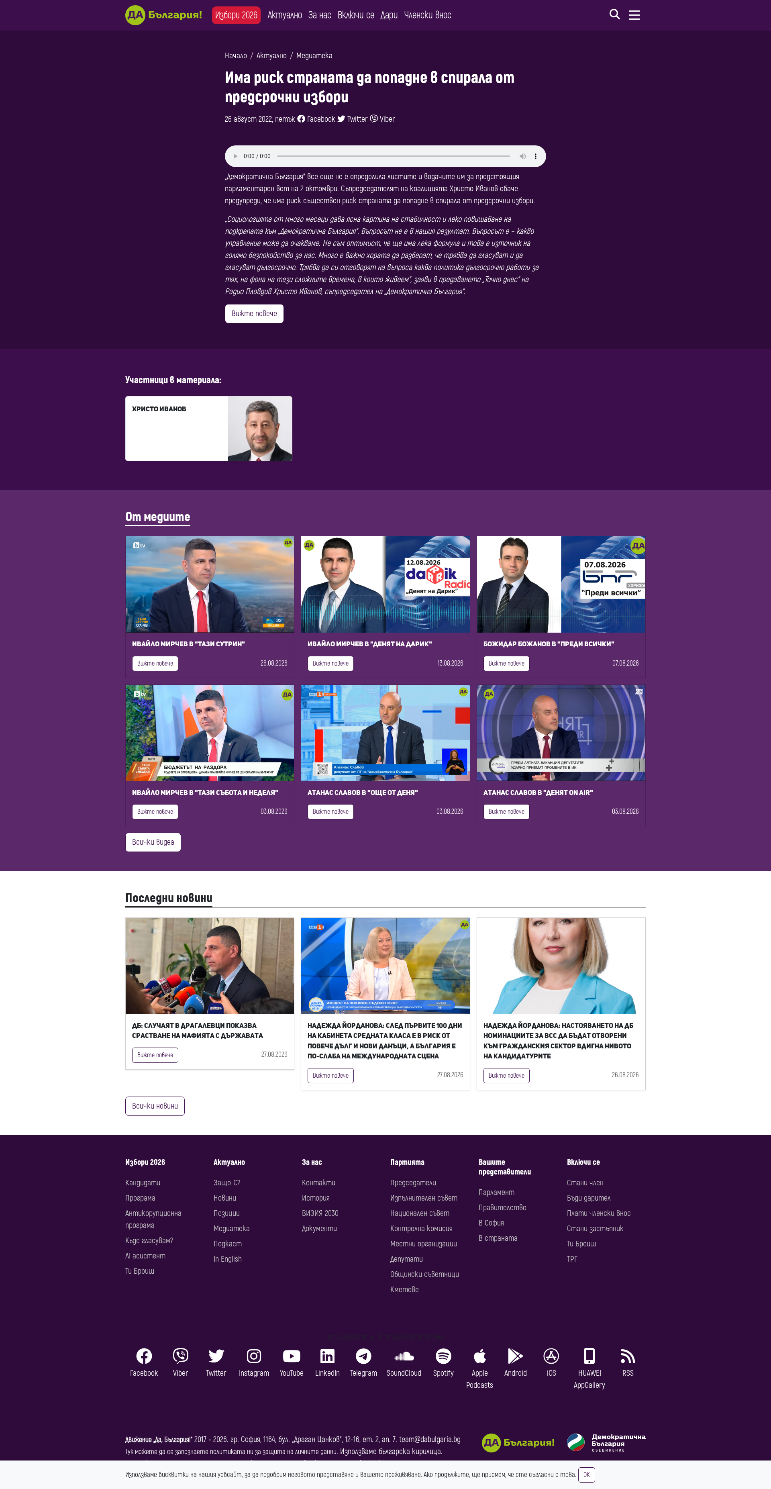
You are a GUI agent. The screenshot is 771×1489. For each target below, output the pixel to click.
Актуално (285, 15)
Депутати (406, 1259)
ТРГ (572, 1259)
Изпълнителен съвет (423, 1198)
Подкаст (228, 1244)
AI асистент (145, 1256)
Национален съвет (419, 1213)
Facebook (320, 119)
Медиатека (314, 56)
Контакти (318, 1183)
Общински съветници (424, 1274)
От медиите (157, 517)
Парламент (496, 1192)
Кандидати (142, 1183)
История (316, 1198)
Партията (407, 1162)
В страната (498, 1238)
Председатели (413, 1183)
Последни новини (168, 898)
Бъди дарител (589, 1198)
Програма (140, 1198)
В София (491, 1223)
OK (586, 1475)
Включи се (356, 15)
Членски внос (427, 15)
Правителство (502, 1208)
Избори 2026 (236, 15)
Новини (225, 1198)
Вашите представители (505, 1167)
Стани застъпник (595, 1228)
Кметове (404, 1290)
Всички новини (155, 1106)
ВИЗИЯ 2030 (320, 1213)
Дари (389, 15)
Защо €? (227, 1183)
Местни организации (423, 1244)
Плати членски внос (599, 1213)
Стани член (585, 1183)
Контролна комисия (421, 1228)
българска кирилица (410, 1451)
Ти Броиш (139, 1271)
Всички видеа (153, 842)
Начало (236, 56)
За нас (319, 15)
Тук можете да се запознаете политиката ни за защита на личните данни (231, 1452)
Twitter (356, 119)
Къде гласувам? (149, 1241)
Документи (319, 1228)
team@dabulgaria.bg (430, 1439)
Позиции (227, 1213)
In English (228, 1259)
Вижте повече (254, 313)
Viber (386, 119)
